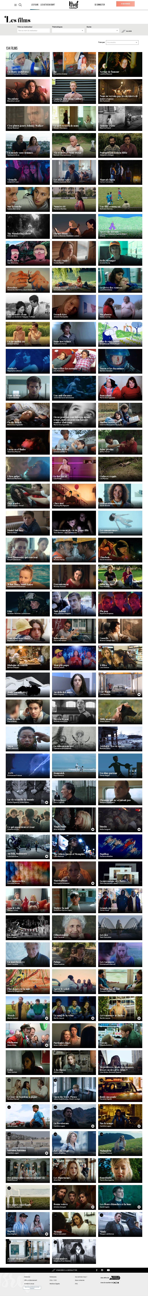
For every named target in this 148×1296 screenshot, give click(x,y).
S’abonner (125, 4)
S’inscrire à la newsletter (66, 1270)
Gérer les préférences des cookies (32, 1287)
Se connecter (100, 5)
